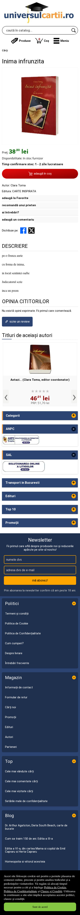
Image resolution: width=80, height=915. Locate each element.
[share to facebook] (23, 230)
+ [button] (73, 415)
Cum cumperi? (14, 643)
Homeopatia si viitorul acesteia (25, 861)
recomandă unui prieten (19, 205)
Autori (9, 737)
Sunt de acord (40, 907)
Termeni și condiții (17, 613)
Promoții (10, 717)
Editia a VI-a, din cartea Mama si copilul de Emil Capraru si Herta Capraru (35, 850)
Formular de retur (16, 697)
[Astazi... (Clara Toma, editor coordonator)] (40, 359)
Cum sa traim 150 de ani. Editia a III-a (29, 838)
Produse (25, 41)
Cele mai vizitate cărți (19, 791)
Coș (43, 40)
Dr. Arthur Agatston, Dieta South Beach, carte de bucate (36, 827)
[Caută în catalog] (74, 30)
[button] (61, 41)
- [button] (73, 429)
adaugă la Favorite (15, 198)
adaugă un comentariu (18, 219)
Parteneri (11, 747)
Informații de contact (19, 687)
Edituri (9, 727)
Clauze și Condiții (51, 891)
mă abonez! (40, 580)
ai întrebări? (10, 212)
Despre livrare (13, 653)
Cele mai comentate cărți (21, 781)
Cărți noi (10, 707)
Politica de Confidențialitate (20, 891)
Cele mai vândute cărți (19, 771)
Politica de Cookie (55, 887)
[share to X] (31, 230)
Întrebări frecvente (17, 663)
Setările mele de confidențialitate (26, 801)
